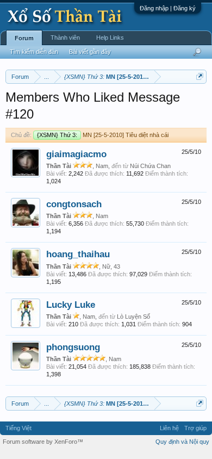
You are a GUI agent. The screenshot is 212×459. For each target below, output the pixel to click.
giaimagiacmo (76, 153)
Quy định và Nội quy (182, 441)
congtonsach (74, 204)
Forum (24, 38)
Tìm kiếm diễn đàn (34, 51)
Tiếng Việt (18, 428)
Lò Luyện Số (133, 316)
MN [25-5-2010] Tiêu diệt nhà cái (103, 135)
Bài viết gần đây (90, 51)
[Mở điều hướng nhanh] (199, 76)
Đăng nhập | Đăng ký (168, 8)
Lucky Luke (70, 304)
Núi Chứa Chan (150, 166)
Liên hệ (169, 428)
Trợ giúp (195, 428)
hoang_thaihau (78, 254)
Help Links (110, 37)
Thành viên (65, 37)
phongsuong (73, 347)
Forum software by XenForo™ (43, 441)
